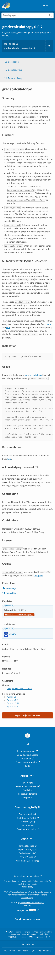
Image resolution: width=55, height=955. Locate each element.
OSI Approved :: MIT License (19, 688)
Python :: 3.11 (13, 706)
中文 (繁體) (13, 937)
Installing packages (26, 751)
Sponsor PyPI (27, 825)
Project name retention (26, 762)
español (18, 932)
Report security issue (27, 849)
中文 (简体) (44, 934)
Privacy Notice (26, 857)
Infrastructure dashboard (26, 786)
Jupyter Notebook (33, 375)
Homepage (11, 588)
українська (15, 934)
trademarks (22, 894)
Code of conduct (26, 853)
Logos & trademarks (27, 793)
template (38, 575)
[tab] (27, 62)
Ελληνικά (25, 934)
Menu (45, 5)
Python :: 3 (11, 697)
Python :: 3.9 (12, 700)
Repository (11, 593)
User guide (26, 758)
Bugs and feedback (27, 814)
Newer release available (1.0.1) (19, 615)
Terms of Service (26, 845)
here (49, 324)
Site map (27, 905)
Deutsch (34, 934)
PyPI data (7, 605)
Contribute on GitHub (26, 818)
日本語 (35, 932)
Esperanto (39, 937)
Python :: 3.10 (13, 703)
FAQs (27, 766)
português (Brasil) (47, 932)
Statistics (27, 790)
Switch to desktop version (27, 919)
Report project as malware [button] (27, 715)
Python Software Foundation (34, 896)
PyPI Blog (26, 782)
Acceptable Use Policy (26, 860)
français (27, 932)
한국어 (48, 937)
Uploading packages (26, 755)
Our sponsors (27, 797)
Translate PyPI (26, 821)
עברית (31, 937)
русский (23, 937)
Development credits (26, 829)
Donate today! (27, 886)
